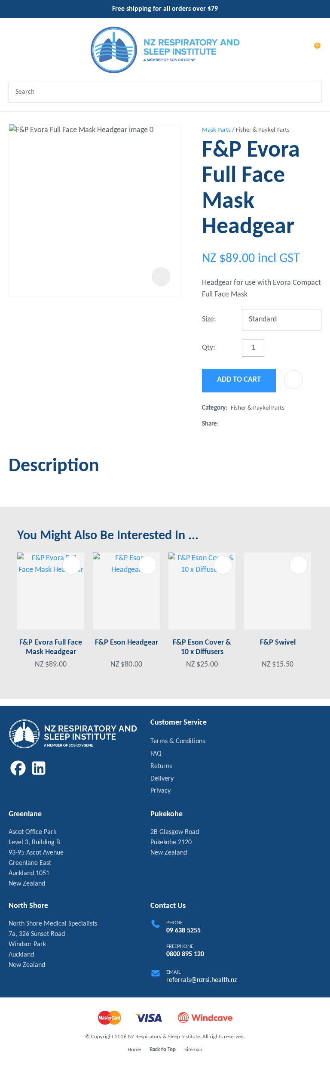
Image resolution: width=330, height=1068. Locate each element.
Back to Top (163, 1050)
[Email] (250, 424)
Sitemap (193, 1050)
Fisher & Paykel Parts (263, 130)
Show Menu (14, 49)
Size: (209, 319)
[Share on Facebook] (224, 424)
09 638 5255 (183, 930)
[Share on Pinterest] (263, 424)
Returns (161, 766)
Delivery (162, 778)
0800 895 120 (185, 954)
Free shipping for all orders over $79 (165, 9)
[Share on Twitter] (235, 424)
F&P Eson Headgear (126, 643)
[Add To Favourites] (293, 379)
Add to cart (239, 380)
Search (311, 92)
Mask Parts (216, 130)
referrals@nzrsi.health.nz (201, 980)
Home (134, 1050)
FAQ (156, 753)
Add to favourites (71, 565)
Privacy (160, 790)
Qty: (208, 348)
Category (214, 408)
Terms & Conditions (177, 741)
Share (209, 424)
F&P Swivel (278, 643)
